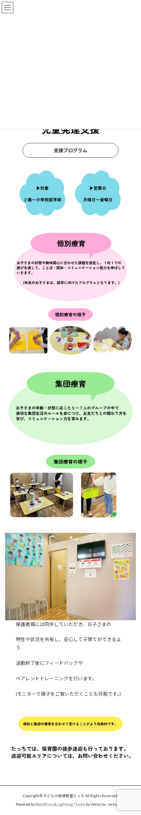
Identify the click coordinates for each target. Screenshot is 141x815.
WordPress (44, 804)
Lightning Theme (71, 804)
